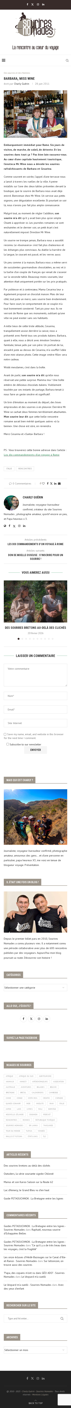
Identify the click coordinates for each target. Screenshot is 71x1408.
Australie (10, 1087)
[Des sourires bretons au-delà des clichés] (35, 601)
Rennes (26, 1120)
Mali (40, 1109)
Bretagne (10, 1092)
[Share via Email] (59, 483)
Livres (30, 1109)
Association (58, 1081)
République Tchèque (45, 1120)
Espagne (59, 1098)
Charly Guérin (21, 83)
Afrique (9, 1076)
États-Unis (32, 1136)
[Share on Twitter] (51, 483)
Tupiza (29, 1131)
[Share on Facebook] (47, 483)
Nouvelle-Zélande (15, 1114)
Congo (19, 1098)
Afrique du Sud (26, 1076)
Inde (28, 1103)
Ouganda (33, 1114)
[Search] (67, 60)
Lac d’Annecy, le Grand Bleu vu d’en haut (26, 1190)
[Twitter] (32, 4)
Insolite (40, 1103)
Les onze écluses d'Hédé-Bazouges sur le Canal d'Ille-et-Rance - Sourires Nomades (35, 1259)
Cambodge (53, 1092)
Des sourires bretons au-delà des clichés (35, 628)
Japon (8, 1109)
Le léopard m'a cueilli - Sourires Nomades (27, 1285)
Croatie (46, 1098)
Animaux (10, 1081)
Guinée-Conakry (13, 1103)
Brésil (23, 1092)
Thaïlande (48, 1125)
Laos (19, 1109)
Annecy (23, 1081)
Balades (40, 1087)
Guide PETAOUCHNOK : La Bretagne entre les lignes (33, 1198)
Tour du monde (13, 1131)
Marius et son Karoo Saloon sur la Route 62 (28, 1182)
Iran (51, 1103)
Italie (9, 468)
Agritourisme (45, 1076)
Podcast (47, 1114)
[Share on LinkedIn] (55, 483)
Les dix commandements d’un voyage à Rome (31, 454)
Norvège (52, 1109)
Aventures (26, 1087)
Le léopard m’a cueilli (33, 1276)
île (44, 1136)
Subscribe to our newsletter (25, 744)
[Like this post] (43, 483)
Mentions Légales (40, 1394)
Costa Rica (32, 1098)
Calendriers (37, 1092)
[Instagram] (38, 4)
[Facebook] (27, 4)
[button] (7, 610)
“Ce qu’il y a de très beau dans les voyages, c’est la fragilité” (35, 1247)
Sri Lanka (33, 1125)
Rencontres (25, 468)
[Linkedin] (43, 4)
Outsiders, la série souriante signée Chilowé (29, 1173)
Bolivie (53, 1087)
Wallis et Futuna (14, 1136)
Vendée (41, 1131)
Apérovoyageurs (40, 1081)
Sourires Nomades (14, 1125)
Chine (8, 1098)
